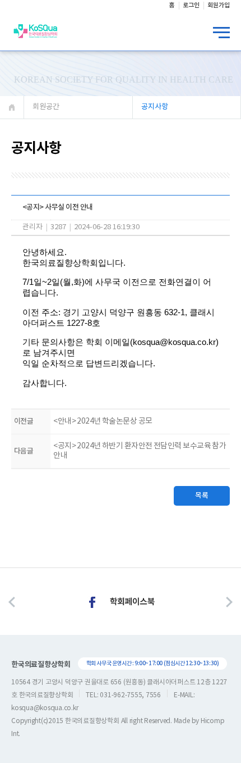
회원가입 (218, 5)
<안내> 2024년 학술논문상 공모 (102, 421)
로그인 (191, 5)
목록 (201, 495)
